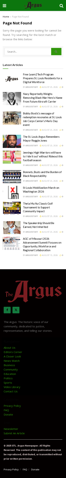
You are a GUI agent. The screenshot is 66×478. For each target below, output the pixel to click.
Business (9, 365)
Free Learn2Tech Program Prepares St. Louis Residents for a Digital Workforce (42, 78)
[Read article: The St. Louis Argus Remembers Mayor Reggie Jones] (12, 141)
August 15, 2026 (49, 255)
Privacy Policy (12, 406)
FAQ (6, 410)
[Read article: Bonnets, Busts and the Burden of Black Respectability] (12, 176)
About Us (9, 347)
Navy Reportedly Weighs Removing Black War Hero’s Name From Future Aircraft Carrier (42, 97)
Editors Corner (13, 352)
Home (6, 16)
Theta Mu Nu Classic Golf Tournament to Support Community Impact (38, 207)
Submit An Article (14, 433)
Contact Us (11, 391)
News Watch (12, 361)
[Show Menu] (4, 5)
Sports (8, 382)
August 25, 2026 (49, 87)
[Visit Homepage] (33, 5)
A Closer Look (12, 356)
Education (10, 374)
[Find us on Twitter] (15, 310)
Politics (8, 378)
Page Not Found (20, 16)
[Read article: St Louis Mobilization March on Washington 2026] (12, 192)
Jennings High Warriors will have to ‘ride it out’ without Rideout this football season (43, 156)
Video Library (12, 387)
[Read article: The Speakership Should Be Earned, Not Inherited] (12, 227)
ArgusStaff (31, 87)
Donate (8, 414)
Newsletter (11, 429)
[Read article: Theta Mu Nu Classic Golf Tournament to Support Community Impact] (12, 208)
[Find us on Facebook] (7, 310)
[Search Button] (61, 5)
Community (11, 369)
